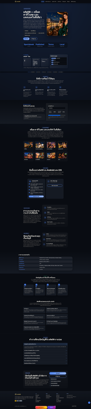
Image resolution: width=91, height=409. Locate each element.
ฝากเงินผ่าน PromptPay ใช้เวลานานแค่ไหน (31, 350)
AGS (54, 60)
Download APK (36, 196)
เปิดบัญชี (26, 38)
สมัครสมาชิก (55, 64)
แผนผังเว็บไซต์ (74, 406)
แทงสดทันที (56, 58)
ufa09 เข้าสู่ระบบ (48, 1)
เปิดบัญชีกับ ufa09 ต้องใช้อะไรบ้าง (30, 344)
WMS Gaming (73, 1)
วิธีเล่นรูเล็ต (64, 1)
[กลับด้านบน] (89, 403)
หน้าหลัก (43, 1)
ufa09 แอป (59, 1)
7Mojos (68, 1)
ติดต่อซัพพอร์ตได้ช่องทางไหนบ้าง (29, 363)
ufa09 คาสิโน (54, 1)
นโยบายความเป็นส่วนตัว (60, 397)
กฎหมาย (57, 399)
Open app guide (55, 185)
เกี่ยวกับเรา (58, 395)
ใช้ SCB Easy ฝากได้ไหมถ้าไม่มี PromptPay (32, 355)
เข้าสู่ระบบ (33, 38)
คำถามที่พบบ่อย (58, 400)
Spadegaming (38, 400)
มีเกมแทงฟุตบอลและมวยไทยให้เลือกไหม (31, 360)
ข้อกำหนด (57, 396)
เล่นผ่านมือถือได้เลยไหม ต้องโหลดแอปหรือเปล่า (32, 358)
